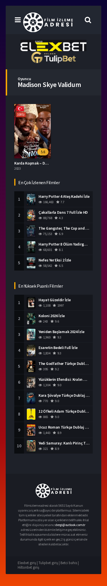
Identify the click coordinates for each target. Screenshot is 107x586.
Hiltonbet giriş (28, 567)
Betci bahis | (69, 562)
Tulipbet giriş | (49, 562)
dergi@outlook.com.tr (70, 525)
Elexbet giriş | (28, 562)
